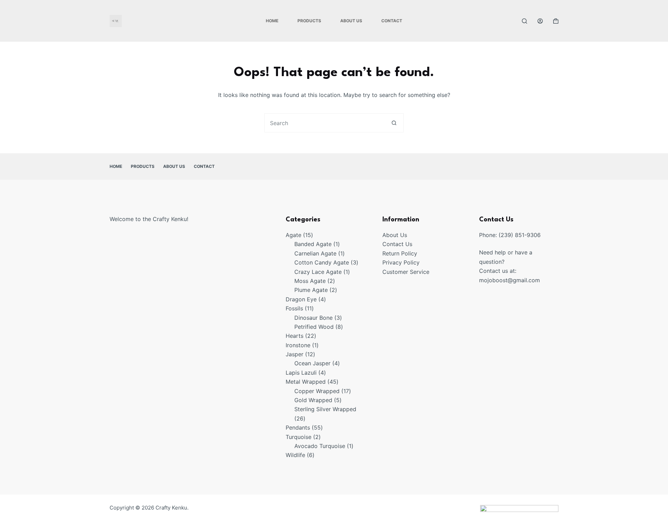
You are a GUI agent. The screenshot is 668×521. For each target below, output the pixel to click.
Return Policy (399, 253)
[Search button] (394, 123)
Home (272, 20)
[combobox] (325, 122)
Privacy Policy (401, 262)
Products (309, 20)
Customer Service (405, 271)
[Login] (540, 21)
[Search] (524, 21)
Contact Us (397, 244)
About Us (351, 20)
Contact (391, 20)
